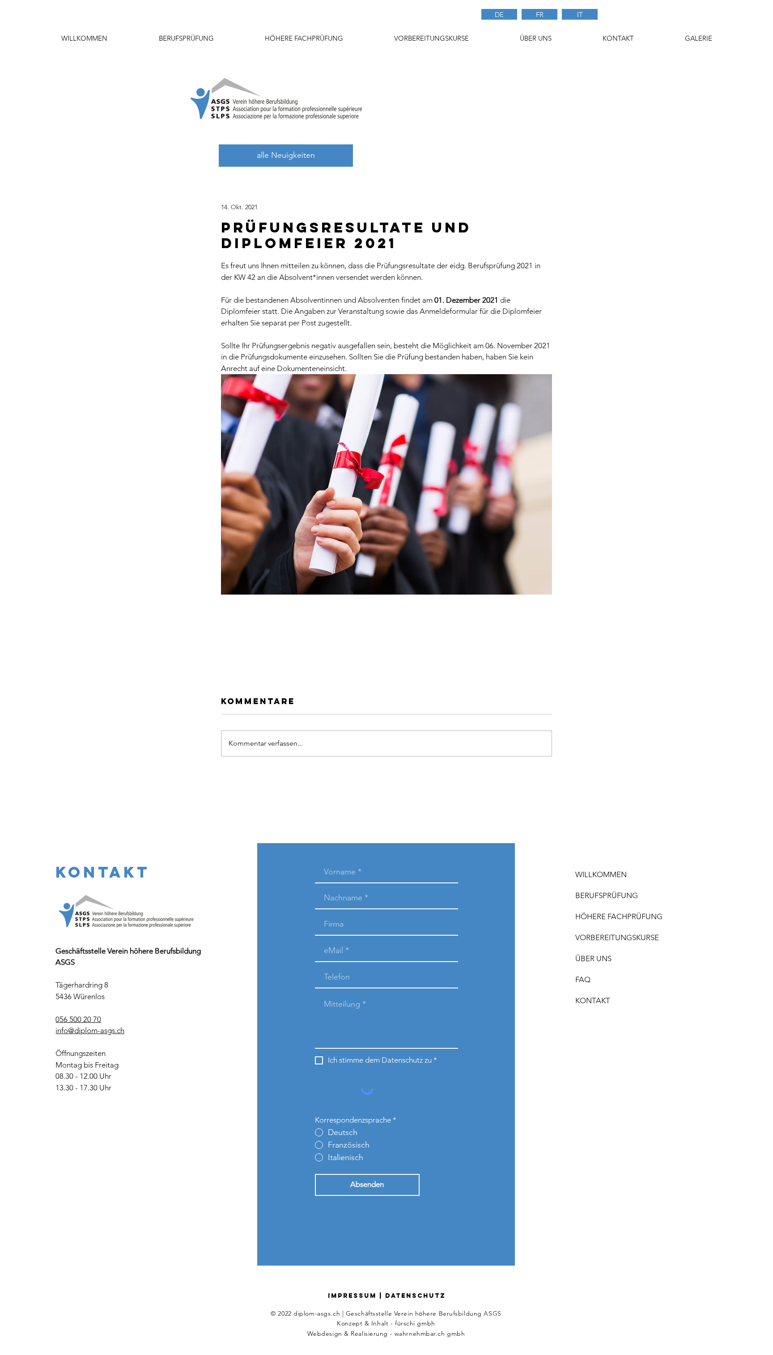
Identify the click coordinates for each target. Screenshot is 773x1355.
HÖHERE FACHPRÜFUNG (619, 916)
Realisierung (369, 1334)
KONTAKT (592, 1000)
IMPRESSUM (352, 1296)
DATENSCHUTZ (415, 1296)
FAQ (582, 979)
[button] (431, 38)
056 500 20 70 (78, 1019)
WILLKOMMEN (601, 874)
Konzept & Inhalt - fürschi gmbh (386, 1323)
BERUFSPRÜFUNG (606, 895)
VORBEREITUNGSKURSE (617, 937)
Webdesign (324, 1334)
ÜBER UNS (593, 958)
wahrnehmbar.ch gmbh (430, 1334)
